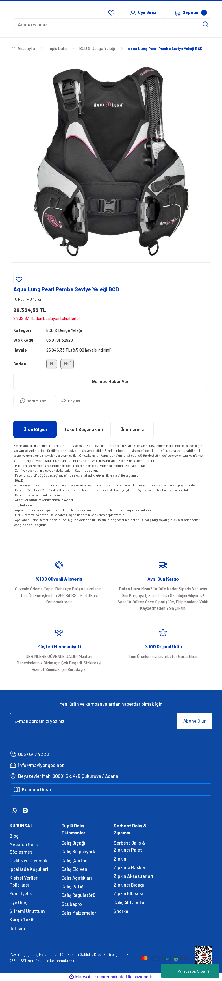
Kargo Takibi (23, 919)
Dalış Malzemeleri (79, 912)
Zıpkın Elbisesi (128, 893)
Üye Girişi (19, 902)
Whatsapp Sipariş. (194, 971)
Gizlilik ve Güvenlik (28, 860)
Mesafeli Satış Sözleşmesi (24, 848)
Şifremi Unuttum (27, 911)
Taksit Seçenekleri (83, 429)
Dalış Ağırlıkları (77, 877)
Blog (14, 836)
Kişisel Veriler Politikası (24, 881)
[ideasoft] (80, 977)
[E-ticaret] (110, 976)
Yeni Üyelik (21, 893)
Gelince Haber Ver (110, 381)
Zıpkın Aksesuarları (133, 876)
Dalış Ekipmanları (44, 954)
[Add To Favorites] (19, 279)
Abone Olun (195, 721)
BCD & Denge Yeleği (64, 330)
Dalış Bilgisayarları (80, 851)
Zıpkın (120, 858)
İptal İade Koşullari (29, 869)
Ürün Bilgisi (35, 429)
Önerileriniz (132, 429)
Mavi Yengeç (19, 954)
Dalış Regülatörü (78, 895)
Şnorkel (122, 911)
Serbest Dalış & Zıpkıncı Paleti (129, 846)
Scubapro (72, 904)
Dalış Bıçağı (73, 843)
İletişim (17, 928)
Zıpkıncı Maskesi (130, 867)
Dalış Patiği (73, 886)
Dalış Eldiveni (75, 869)
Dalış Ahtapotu (129, 902)
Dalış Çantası (75, 860)
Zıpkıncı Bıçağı (129, 884)
